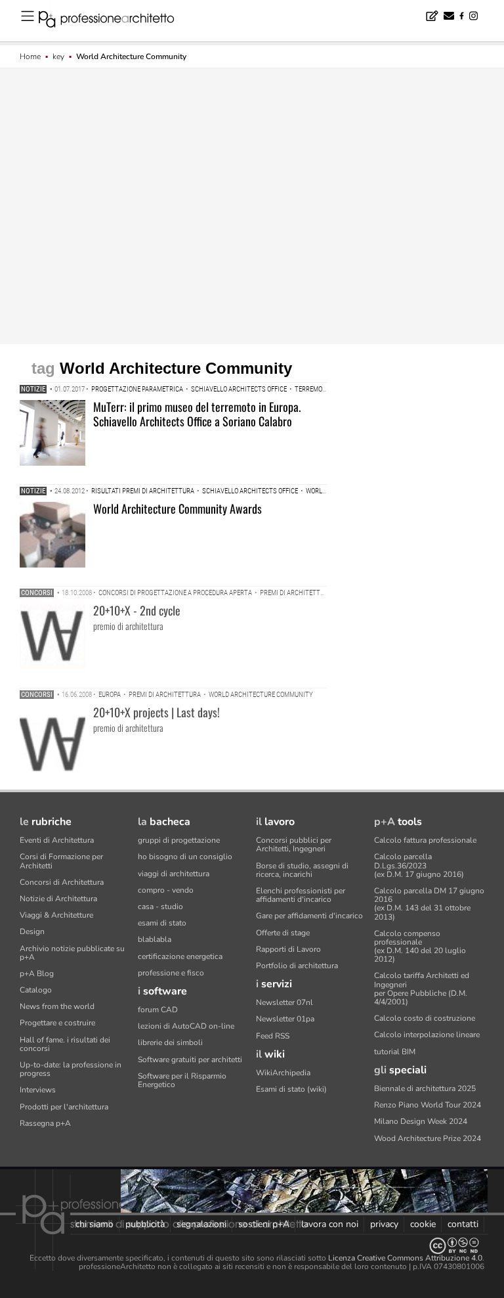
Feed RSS (272, 1036)
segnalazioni (201, 1224)
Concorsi (36, 593)
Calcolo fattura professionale (425, 840)
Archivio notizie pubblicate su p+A (72, 952)
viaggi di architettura (173, 873)
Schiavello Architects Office (239, 389)
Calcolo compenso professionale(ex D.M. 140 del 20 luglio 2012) (420, 946)
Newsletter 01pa (285, 1019)
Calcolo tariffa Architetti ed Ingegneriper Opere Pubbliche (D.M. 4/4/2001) (421, 988)
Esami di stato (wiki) (291, 1089)
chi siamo (94, 1224)
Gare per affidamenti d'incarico (309, 915)
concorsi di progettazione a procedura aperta (175, 593)
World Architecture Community (261, 694)
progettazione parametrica (137, 389)
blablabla (154, 939)
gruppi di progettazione (179, 840)
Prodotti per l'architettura (64, 1107)
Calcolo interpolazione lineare (427, 1034)
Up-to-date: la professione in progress (70, 1069)
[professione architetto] (114, 21)
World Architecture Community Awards (177, 508)
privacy (384, 1224)
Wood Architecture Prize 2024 (427, 1138)
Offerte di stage (283, 933)
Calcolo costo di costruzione (424, 1018)
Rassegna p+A (45, 1123)
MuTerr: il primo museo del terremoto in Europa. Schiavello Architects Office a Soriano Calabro (197, 414)
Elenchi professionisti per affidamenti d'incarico (300, 895)
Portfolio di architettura (297, 965)
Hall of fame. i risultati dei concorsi (65, 1044)
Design (32, 931)
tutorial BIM (394, 1051)
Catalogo (36, 990)
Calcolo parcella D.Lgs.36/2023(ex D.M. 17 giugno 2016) (419, 865)
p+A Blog (37, 973)
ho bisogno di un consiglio (185, 856)
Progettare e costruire (57, 1023)
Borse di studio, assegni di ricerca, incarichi (302, 870)
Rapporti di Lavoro (288, 949)
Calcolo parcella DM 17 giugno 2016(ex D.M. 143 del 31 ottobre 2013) (429, 903)
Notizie (33, 389)
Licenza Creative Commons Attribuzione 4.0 (405, 1258)
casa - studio (160, 906)
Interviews (38, 1090)
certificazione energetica (180, 956)
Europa (109, 694)
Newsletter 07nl (284, 1002)
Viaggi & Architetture (56, 915)
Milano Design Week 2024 (420, 1121)
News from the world (57, 1006)
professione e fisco (171, 973)
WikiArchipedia (283, 1072)
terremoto (312, 389)
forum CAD (158, 1009)
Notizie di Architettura (58, 898)
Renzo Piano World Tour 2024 (427, 1105)
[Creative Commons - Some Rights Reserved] (252, 1246)
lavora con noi (329, 1224)
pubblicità (145, 1224)
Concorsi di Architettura (62, 882)
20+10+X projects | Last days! (156, 712)
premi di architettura (296, 593)
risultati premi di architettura (142, 491)
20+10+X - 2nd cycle (136, 610)
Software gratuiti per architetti (190, 1059)
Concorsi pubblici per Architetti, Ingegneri (293, 844)
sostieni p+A (263, 1224)
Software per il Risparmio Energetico (182, 1080)
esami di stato (162, 923)
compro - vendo (166, 890)
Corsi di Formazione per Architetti (61, 860)
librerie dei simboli (170, 1042)
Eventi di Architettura (57, 840)
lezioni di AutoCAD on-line (186, 1026)
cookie (423, 1224)
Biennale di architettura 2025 (425, 1088)
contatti (463, 1224)
